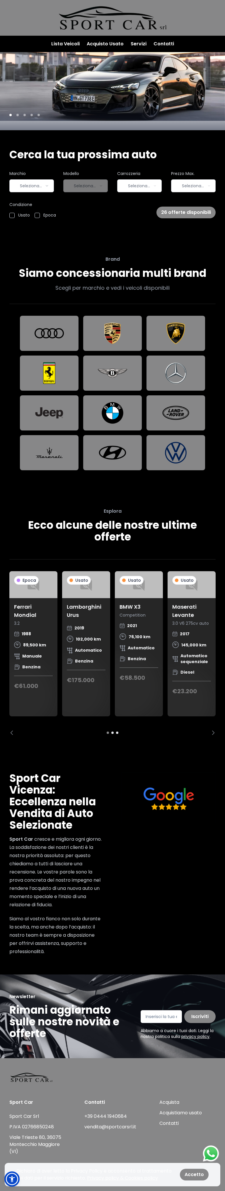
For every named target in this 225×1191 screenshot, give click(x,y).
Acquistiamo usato (180, 1112)
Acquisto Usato (105, 43)
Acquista (169, 1102)
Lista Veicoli (65, 43)
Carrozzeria (128, 173)
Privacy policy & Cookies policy (122, 1178)
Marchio (17, 173)
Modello (71, 173)
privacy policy (195, 1036)
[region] (112, 653)
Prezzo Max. (183, 173)
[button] (12, 1179)
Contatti (164, 43)
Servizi (138, 43)
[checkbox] (12, 215)
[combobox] (31, 185)
